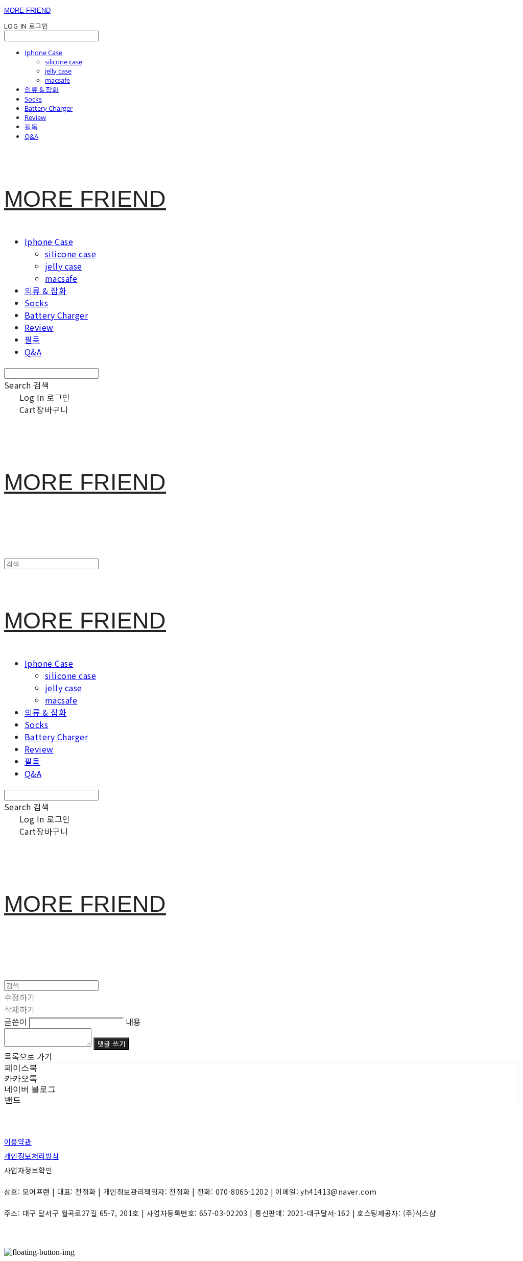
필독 (31, 126)
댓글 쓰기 (111, 1044)
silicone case (63, 61)
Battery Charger (49, 108)
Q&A (31, 136)
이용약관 (18, 1141)
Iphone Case (43, 52)
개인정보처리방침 (31, 1156)
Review (35, 117)
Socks (33, 99)
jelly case (58, 71)
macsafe (57, 80)
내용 (133, 1021)
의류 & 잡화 (42, 89)
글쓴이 (15, 1021)
